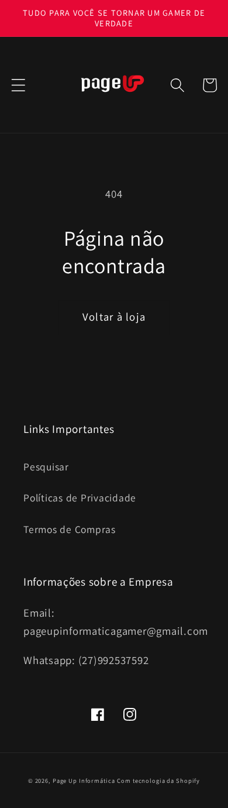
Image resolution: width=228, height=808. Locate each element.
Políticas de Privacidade (79, 497)
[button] (18, 85)
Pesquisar (46, 466)
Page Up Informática (84, 780)
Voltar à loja (114, 317)
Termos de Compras (69, 529)
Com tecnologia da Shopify (158, 780)
